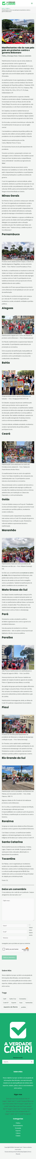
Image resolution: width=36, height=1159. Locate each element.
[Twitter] (21, 1068)
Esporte (14, 1002)
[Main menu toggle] (32, 3)
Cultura (18, 1133)
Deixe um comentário (24, 56)
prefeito (23, 1007)
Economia (18, 1128)
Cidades (18, 1135)
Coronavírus (22, 999)
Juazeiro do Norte (11, 1007)
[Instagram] (14, 1068)
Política (4, 56)
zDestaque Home (12, 56)
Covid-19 (5, 1002)
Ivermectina (28, 1002)
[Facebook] (18, 1068)
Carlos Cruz (12, 999)
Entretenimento (18, 1125)
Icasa (20, 1002)
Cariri (4, 999)
